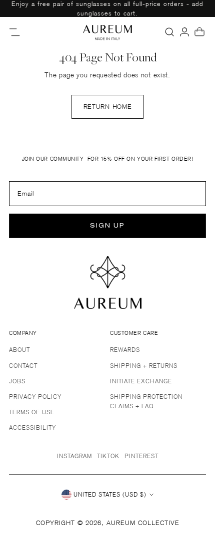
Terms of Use (31, 412)
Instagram (74, 456)
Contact (23, 365)
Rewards (125, 349)
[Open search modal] (170, 32)
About (19, 349)
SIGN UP (107, 226)
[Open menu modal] (16, 32)
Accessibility (32, 427)
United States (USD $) (110, 494)
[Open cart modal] (200, 32)
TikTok (108, 456)
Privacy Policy (35, 396)
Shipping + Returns (144, 365)
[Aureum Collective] (107, 31)
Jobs (17, 381)
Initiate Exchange (141, 381)
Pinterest (141, 456)
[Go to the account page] (184, 32)
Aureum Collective (143, 523)
